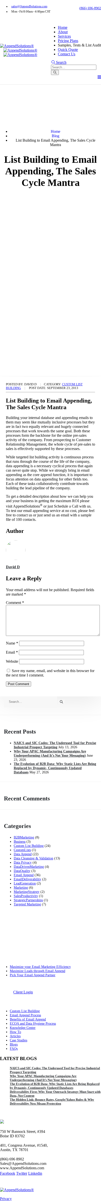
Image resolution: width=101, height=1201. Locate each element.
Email (12, 652)
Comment (15, 602)
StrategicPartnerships (28, 900)
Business (19, 841)
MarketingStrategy (26, 892)
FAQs (14, 1049)
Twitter (21, 1173)
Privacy (6, 1199)
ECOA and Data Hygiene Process (33, 1023)
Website (12, 661)
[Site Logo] (17, 46)
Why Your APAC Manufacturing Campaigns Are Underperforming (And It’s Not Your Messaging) (50, 753)
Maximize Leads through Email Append (37, 971)
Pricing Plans (68, 41)
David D (13, 567)
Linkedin (35, 1173)
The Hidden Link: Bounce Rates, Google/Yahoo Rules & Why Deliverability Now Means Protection (52, 1101)
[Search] (55, 72)
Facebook (7, 1173)
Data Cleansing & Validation (33, 858)
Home (62, 27)
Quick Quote (68, 49)
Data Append (23, 854)
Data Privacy (23, 862)
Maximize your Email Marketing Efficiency (40, 967)
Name (12, 643)
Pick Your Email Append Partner (32, 975)
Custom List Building (29, 846)
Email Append (24, 875)
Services (64, 36)
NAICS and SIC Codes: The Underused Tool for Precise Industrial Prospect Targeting (55, 745)
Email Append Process (25, 1015)
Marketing (21, 887)
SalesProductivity (26, 896)
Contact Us (66, 54)
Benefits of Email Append (28, 1019)
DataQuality (22, 871)
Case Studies (18, 1040)
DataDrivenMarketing (29, 867)
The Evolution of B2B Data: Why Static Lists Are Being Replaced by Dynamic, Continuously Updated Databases (55, 768)
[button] (58, 62)
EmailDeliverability (27, 879)
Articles (15, 1036)
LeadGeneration (25, 883)
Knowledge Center (23, 1028)
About (63, 32)
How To (15, 1032)
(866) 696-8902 (90, 8)
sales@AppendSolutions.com (29, 6)
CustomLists (22, 850)
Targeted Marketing (27, 904)
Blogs (14, 1044)
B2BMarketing (24, 837)
